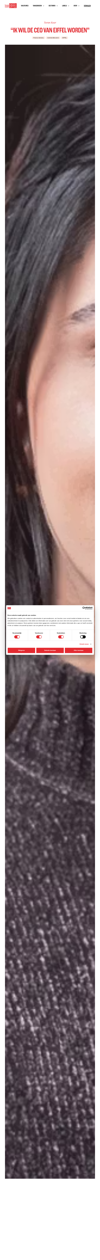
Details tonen (84, 644)
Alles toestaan (78, 650)
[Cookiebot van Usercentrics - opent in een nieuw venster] (83, 608)
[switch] (39, 636)
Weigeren (21, 650)
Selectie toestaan (50, 650)
